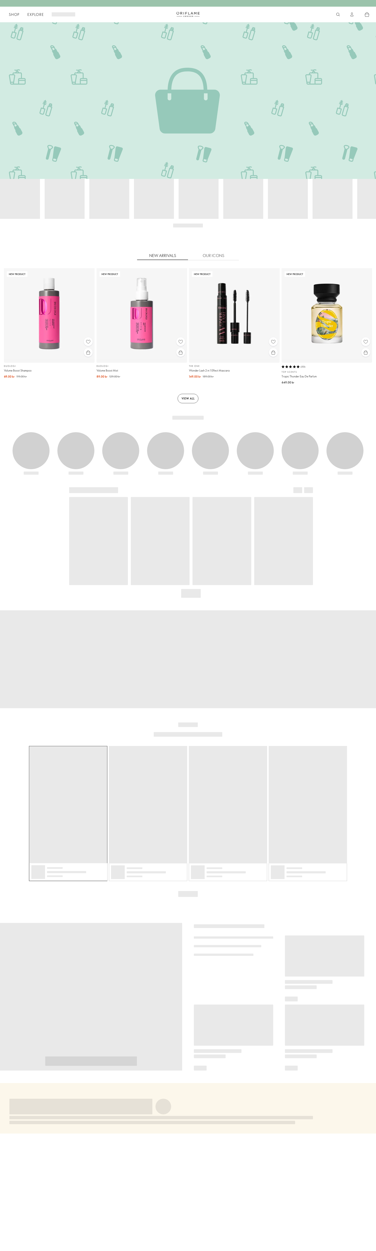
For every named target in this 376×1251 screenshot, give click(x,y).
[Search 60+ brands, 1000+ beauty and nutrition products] (338, 14)
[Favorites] (88, 341)
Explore (35, 14)
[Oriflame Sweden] (188, 14)
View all (188, 398)
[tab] (162, 255)
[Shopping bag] (367, 14)
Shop (14, 14)
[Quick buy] (88, 352)
